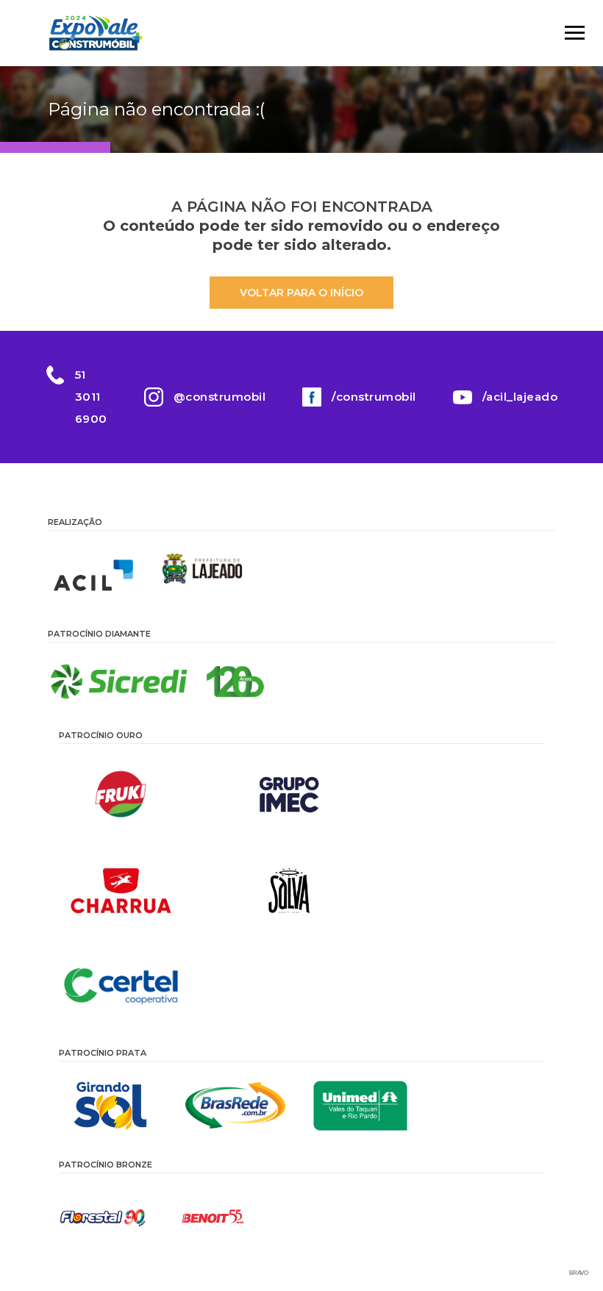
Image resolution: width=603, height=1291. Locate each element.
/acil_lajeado (520, 397)
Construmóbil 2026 (95, 33)
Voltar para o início (301, 292)
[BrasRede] (235, 1105)
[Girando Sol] (110, 1105)
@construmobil (220, 397)
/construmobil (374, 397)
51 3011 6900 (91, 397)
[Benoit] (213, 1217)
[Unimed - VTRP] (360, 1105)
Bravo (578, 1273)
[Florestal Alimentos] (103, 1217)
